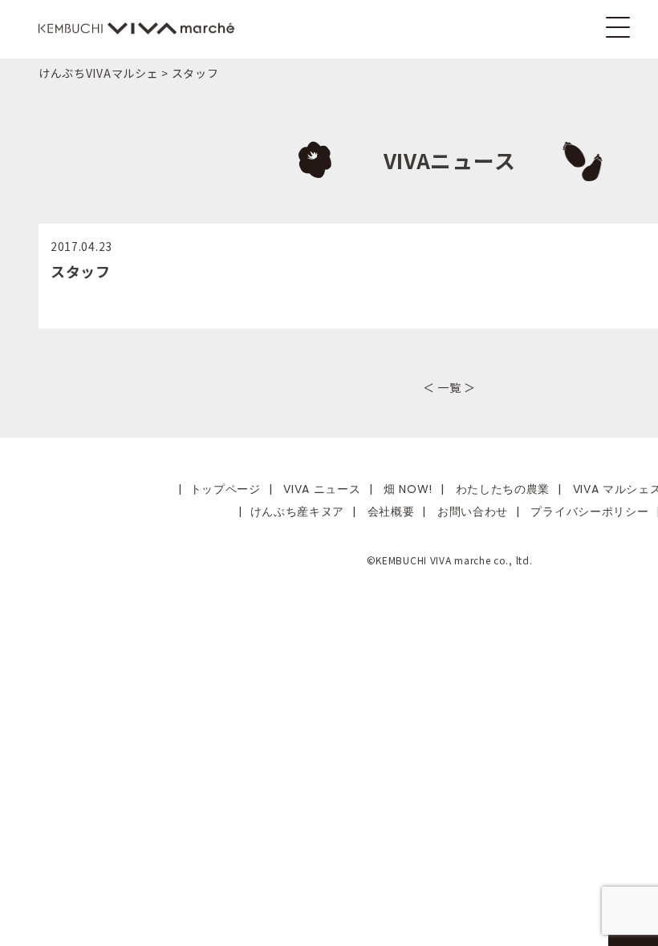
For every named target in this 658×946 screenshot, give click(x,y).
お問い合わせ (472, 511)
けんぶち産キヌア (297, 511)
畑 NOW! (408, 489)
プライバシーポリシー (589, 511)
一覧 (449, 387)
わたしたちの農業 (503, 489)
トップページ (225, 489)
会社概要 (391, 511)
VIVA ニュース (321, 489)
